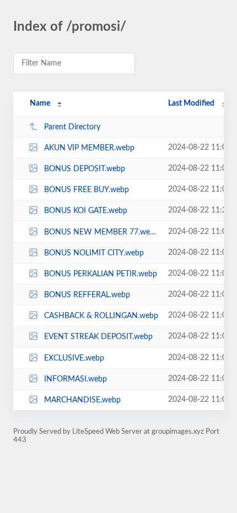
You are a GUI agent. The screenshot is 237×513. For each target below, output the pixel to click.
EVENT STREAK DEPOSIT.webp (98, 337)
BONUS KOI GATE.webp (85, 211)
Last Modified (191, 103)
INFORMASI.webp (75, 379)
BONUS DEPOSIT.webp (84, 169)
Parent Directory (72, 127)
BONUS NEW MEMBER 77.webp (101, 232)
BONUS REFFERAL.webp (87, 295)
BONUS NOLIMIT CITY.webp (94, 253)
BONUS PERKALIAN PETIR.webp (100, 274)
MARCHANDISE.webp (82, 400)
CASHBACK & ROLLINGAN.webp (101, 316)
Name (40, 103)
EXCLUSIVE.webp (74, 358)
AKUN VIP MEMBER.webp (89, 148)
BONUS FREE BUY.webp (86, 190)
